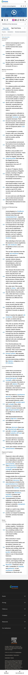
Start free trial (14, 348)
